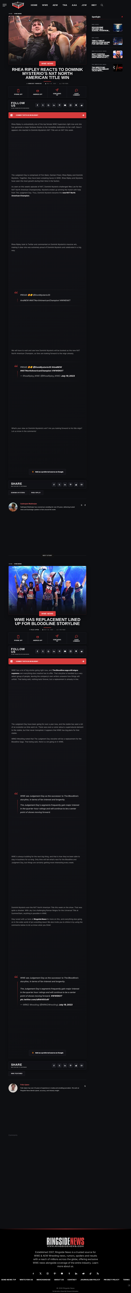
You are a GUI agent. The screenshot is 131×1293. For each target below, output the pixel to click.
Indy (94, 5)
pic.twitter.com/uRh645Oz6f (34, 999)
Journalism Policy (90, 1279)
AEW (55, 5)
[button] (102, 5)
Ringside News (40, 919)
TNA (65, 5)
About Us (59, 1279)
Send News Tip (8, 1279)
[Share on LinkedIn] (65, 484)
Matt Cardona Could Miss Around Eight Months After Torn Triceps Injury (101, 55)
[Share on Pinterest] (70, 484)
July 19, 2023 (68, 376)
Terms (126, 1279)
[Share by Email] (81, 484)
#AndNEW (57, 367)
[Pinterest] (59, 105)
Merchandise (43, 1279)
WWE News (18, 13)
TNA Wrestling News (99, 64)
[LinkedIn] (54, 105)
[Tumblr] (69, 1273)
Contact (72, 1279)
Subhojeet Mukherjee (35, 83)
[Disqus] (47, 1170)
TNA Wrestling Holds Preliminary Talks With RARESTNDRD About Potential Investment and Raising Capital (100, 69)
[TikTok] (90, 1273)
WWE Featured (16, 1073)
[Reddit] (81, 105)
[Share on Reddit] (76, 484)
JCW (84, 5)
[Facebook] (37, 105)
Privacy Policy (111, 1279)
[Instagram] (70, 105)
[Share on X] (59, 484)
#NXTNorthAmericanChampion (35, 371)
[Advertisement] (26, 272)
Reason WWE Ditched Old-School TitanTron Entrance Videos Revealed (100, 29)
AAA (74, 5)
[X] (43, 105)
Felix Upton (35, 630)
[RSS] (97, 1273)
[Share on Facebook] (54, 484)
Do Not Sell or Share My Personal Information (65, 1291)
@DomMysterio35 (42, 367)
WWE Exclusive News (99, 51)
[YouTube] (65, 105)
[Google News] (48, 105)
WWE (45, 5)
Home (34, 5)
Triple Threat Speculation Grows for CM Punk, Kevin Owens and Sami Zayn (101, 42)
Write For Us (26, 1279)
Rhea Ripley (36, 492)
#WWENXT (57, 371)
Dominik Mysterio (18, 492)
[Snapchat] (76, 105)
